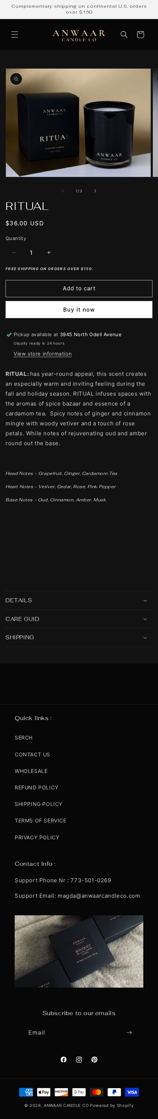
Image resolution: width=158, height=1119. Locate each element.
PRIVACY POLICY (37, 837)
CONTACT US (32, 754)
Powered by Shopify (112, 1105)
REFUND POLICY (36, 787)
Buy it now (79, 309)
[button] (15, 34)
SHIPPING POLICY (38, 804)
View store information (43, 353)
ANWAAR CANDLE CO (66, 1105)
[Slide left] (63, 191)
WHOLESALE (31, 771)
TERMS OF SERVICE (41, 820)
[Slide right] (95, 191)
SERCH (24, 737)
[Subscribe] (129, 1032)
